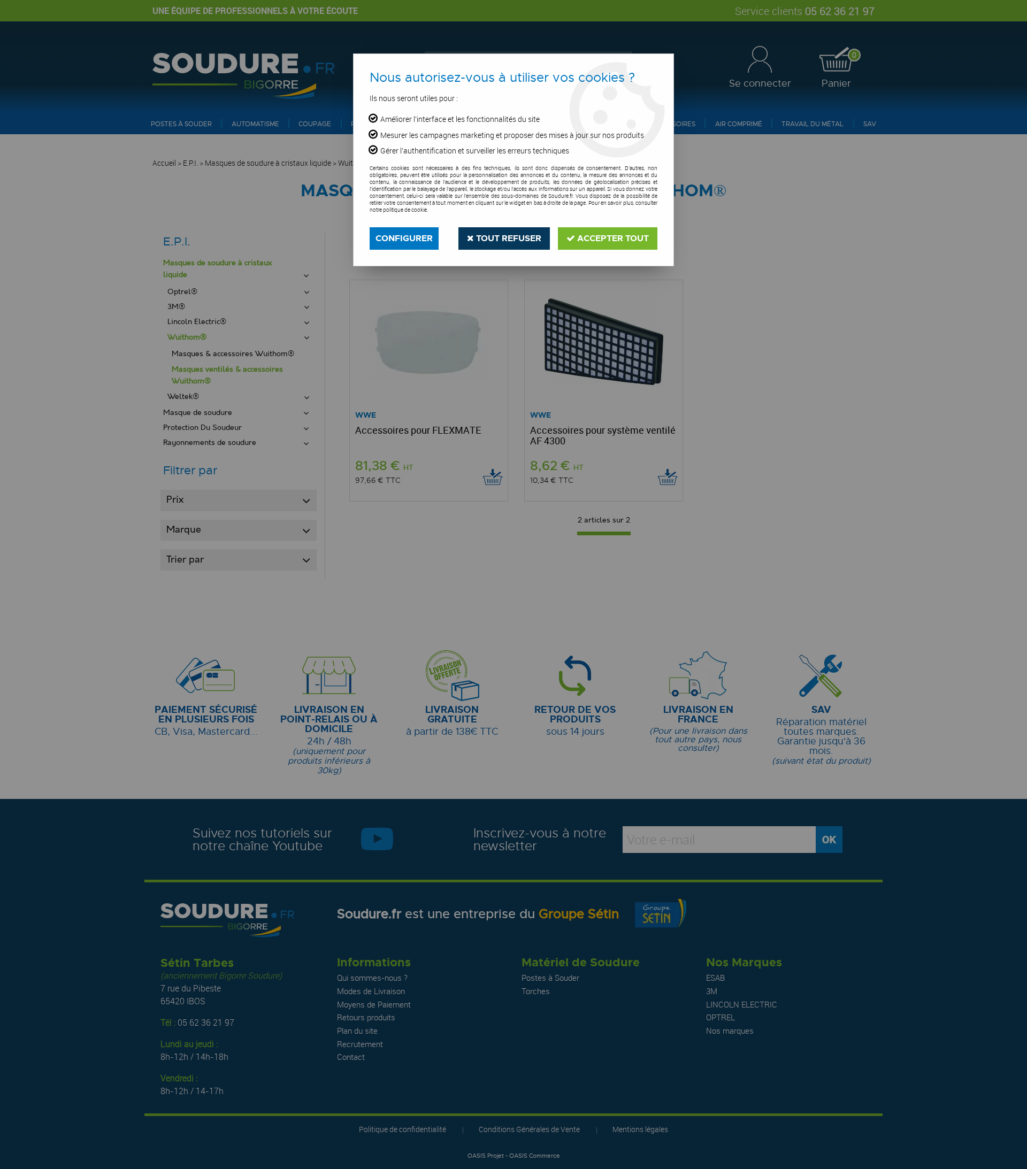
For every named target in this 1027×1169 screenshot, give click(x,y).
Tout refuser (507, 238)
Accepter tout (612, 238)
